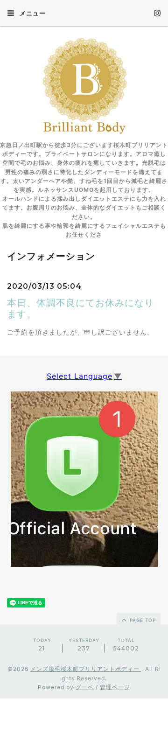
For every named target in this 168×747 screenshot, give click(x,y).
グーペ (85, 687)
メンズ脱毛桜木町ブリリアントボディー (85, 668)
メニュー (32, 13)
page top (142, 620)
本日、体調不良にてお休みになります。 (80, 308)
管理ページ (115, 687)
